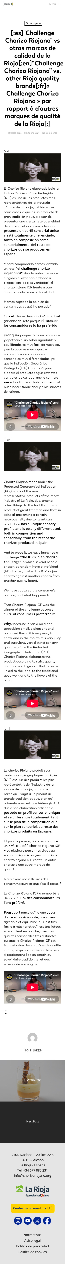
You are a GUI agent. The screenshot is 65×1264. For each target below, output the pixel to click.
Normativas (33, 1235)
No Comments (49, 132)
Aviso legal (32, 1240)
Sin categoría (33, 23)
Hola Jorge (16, 132)
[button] (55, 4)
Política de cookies (32, 1252)
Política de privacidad (32, 1246)
